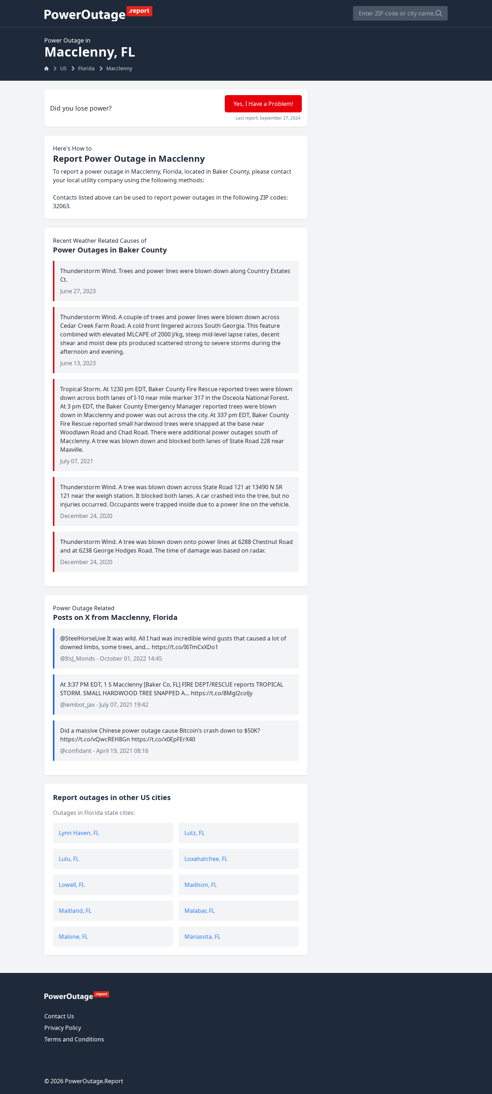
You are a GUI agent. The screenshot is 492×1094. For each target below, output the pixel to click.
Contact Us (59, 1016)
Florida (86, 68)
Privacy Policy (62, 1028)
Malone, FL (73, 937)
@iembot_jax (77, 705)
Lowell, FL (72, 885)
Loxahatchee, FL (206, 859)
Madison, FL (200, 885)
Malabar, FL (199, 911)
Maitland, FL (75, 911)
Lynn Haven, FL (79, 833)
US (63, 68)
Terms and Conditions (74, 1039)
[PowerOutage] (76, 995)
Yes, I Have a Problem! (263, 104)
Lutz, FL (194, 833)
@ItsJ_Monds (77, 658)
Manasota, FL (202, 937)
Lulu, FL (69, 859)
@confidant (75, 751)
